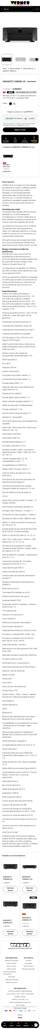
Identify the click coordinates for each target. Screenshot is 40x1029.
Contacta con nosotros (11, 960)
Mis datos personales (28, 969)
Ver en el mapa (20, 1005)
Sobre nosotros (11, 969)
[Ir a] (31, 81)
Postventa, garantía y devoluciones (9, 973)
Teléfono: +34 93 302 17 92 (20, 999)
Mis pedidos (28, 963)
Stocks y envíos (11, 966)
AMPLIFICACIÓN (15, 68)
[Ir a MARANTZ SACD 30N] (8, 156)
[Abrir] (36, 9)
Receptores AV (28, 68)
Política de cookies (11, 982)
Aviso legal (11, 977)
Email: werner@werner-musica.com (20, 1002)
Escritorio (28, 960)
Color (5, 103)
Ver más (27, 125)
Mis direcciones (28, 966)
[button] (10, 103)
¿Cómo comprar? (11, 963)
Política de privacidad (11, 979)
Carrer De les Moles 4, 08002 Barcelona (20, 991)
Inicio (5, 68)
